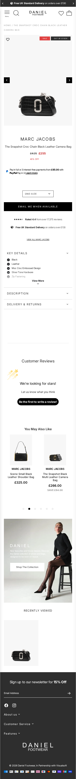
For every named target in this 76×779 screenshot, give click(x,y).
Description (18, 293)
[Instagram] (14, 705)
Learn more (31, 172)
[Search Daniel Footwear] (16, 13)
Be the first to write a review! (38, 401)
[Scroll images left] (7, 80)
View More (38, 280)
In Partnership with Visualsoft (51, 765)
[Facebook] (6, 705)
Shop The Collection (27, 567)
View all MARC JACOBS (38, 239)
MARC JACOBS (38, 139)
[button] (38, 714)
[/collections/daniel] (38, 560)
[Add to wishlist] (8, 39)
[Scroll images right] (69, 80)
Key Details (17, 253)
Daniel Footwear (26, 765)
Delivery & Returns (24, 304)
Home (8, 25)
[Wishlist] (61, 13)
